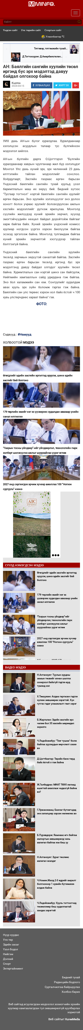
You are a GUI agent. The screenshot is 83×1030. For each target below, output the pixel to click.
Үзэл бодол (10, 949)
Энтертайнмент (13, 968)
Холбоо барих (71, 991)
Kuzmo (16, 83)
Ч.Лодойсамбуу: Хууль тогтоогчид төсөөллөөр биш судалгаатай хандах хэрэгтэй (56, 907)
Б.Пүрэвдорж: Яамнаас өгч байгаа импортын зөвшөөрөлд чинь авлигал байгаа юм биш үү (57, 839)
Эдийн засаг (11, 944)
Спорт (7, 963)
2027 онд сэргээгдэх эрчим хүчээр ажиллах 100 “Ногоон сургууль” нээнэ (37, 487)
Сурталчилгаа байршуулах (62, 987)
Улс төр (8, 939)
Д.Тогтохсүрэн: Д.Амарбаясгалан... (42, 56)
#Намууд (24, 334)
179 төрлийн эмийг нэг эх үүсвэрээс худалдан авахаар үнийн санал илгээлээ (41, 414)
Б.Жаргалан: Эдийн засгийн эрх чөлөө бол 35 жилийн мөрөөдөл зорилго (55, 723)
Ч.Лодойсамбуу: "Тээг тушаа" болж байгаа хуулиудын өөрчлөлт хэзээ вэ (57, 744)
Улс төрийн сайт (31, 30)
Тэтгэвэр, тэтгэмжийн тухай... (50, 48)
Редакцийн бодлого (67, 982)
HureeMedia (72, 1019)
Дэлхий (8, 958)
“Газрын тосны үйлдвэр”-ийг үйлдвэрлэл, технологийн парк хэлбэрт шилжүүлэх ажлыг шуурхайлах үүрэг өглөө (40, 450)
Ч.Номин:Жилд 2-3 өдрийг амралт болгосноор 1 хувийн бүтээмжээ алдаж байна (56, 884)
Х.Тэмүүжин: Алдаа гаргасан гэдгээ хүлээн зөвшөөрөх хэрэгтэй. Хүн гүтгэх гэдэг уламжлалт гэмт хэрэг (57, 700)
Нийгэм (8, 954)
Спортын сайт (53, 30)
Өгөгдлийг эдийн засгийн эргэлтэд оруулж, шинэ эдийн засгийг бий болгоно (38, 378)
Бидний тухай (71, 977)
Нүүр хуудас (11, 934)
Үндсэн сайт (10, 30)
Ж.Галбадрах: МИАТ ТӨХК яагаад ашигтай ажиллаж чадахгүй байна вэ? (57, 788)
